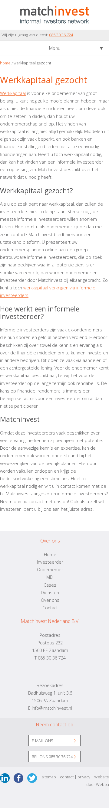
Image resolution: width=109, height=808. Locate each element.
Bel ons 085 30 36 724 (52, 756)
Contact (50, 608)
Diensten (50, 592)
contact (67, 777)
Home (50, 554)
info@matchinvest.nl (52, 708)
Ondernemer (50, 569)
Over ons (50, 600)
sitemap (49, 777)
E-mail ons (42, 740)
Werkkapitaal (13, 93)
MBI (50, 577)
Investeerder (50, 562)
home (5, 63)
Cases (50, 585)
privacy (84, 777)
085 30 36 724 (61, 34)
